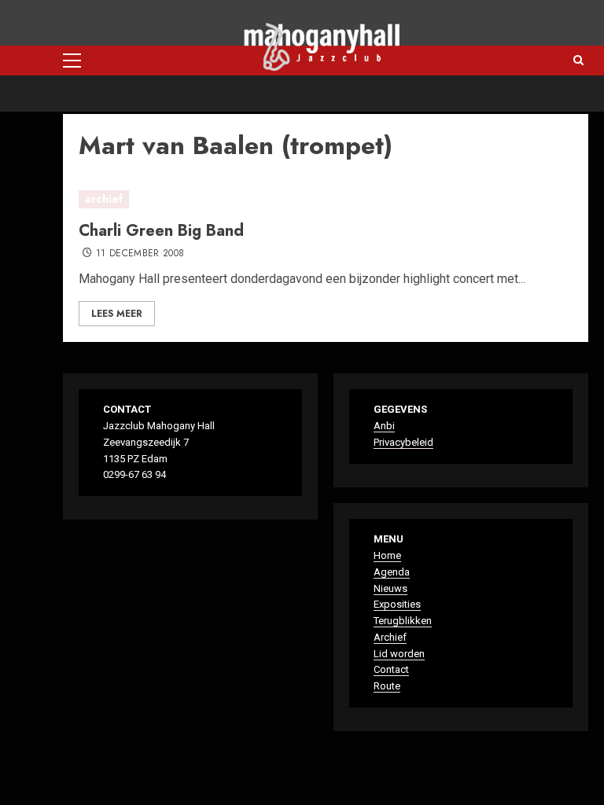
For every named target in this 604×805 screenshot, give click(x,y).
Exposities (397, 604)
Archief (390, 637)
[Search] (578, 60)
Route (387, 686)
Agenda (392, 572)
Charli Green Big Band (161, 230)
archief (104, 199)
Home (387, 555)
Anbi (384, 426)
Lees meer (116, 314)
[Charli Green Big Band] (326, 199)
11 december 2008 (140, 254)
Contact (391, 669)
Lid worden (399, 654)
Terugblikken (403, 621)
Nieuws (390, 588)
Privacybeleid (403, 442)
